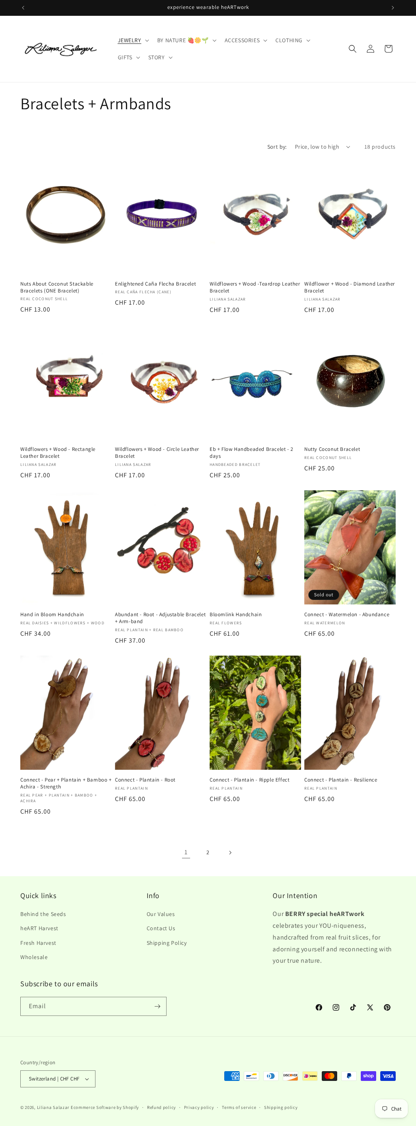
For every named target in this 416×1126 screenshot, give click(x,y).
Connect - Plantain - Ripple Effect (249, 780)
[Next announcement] (393, 7)
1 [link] (186, 852)
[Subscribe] (157, 1006)
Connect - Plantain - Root (145, 780)
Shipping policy (281, 1107)
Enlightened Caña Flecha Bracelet (155, 284)
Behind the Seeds (43, 914)
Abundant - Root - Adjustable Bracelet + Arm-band (160, 618)
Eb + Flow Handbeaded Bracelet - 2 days (251, 452)
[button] (132, 40)
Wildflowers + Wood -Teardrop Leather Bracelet (255, 287)
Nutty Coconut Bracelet (332, 449)
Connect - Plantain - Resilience (340, 780)
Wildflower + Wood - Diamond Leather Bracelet (349, 287)
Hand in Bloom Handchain (52, 614)
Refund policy (161, 1107)
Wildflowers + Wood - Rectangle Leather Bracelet (57, 452)
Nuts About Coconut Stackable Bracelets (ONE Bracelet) (56, 287)
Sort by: (277, 146)
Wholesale (34, 957)
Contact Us (161, 928)
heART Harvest (39, 928)
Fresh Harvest (38, 942)
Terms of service (239, 1107)
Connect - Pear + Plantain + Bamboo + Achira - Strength (66, 783)
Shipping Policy (167, 942)
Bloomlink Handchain (236, 614)
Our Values (161, 914)
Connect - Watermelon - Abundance (346, 614)
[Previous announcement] (23, 7)
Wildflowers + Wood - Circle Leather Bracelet (157, 452)
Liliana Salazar (53, 1107)
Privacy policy (199, 1107)
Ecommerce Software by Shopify (105, 1107)
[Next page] (230, 853)
